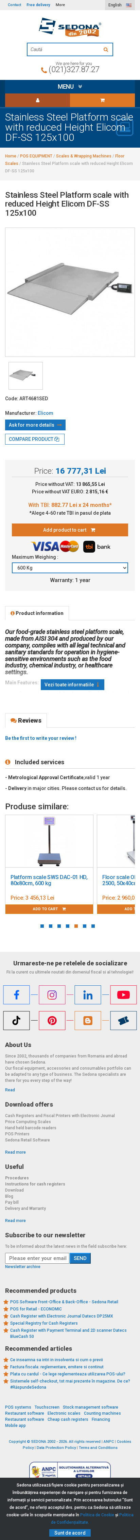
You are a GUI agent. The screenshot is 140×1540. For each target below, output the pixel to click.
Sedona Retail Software (27, 1140)
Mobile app (15, 1425)
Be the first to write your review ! (40, 738)
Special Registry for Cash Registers (44, 1323)
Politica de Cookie (97, 1515)
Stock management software (90, 1407)
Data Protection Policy (56, 1448)
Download (14, 1190)
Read (10, 1090)
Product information (39, 613)
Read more (15, 1152)
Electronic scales (64, 1413)
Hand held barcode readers (30, 1128)
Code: (11, 398)
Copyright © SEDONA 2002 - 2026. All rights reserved (55, 1441)
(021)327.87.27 (74, 69)
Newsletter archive (22, 1266)
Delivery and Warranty (25, 1208)
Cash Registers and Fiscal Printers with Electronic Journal (60, 1115)
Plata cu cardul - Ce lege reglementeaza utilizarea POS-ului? (67, 1374)
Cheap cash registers (68, 1419)
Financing (101, 1419)
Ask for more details (32, 425)
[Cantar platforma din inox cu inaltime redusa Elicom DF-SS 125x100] (25, 375)
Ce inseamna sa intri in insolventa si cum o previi (56, 1359)
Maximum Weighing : (35, 557)
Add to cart (46, 909)
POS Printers (17, 1134)
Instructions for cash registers (35, 1184)
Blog (9, 1196)
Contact (14, 5)
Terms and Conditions (98, 1448)
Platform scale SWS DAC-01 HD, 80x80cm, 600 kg (49, 880)
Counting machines (102, 1413)
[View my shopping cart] (102, 100)
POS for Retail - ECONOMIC (36, 1309)
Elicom (45, 413)
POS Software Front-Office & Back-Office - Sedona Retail (64, 1302)
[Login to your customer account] (37, 100)
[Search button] (107, 49)
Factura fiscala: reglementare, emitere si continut (57, 1367)
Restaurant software (24, 1413)
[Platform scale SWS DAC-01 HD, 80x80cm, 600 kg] (49, 841)
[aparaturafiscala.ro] (70, 27)
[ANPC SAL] (70, 1471)
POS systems (18, 1407)
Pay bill (12, 1202)
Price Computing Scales (28, 1121)
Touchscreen (47, 1407)
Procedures (17, 1178)
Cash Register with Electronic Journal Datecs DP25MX (61, 1316)
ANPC (109, 1441)
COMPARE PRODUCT (31, 439)
